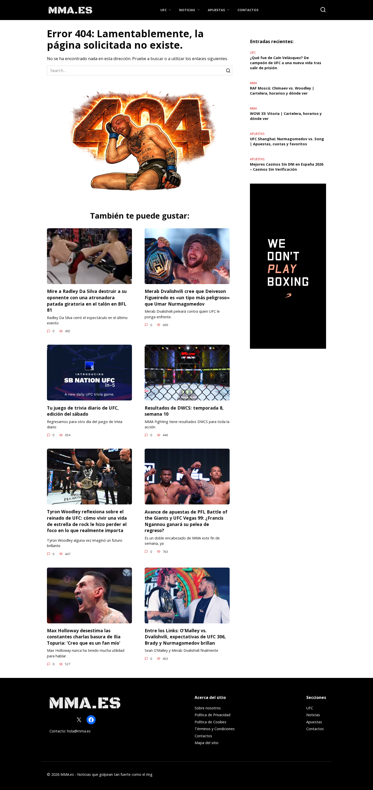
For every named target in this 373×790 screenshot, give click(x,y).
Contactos (248, 10)
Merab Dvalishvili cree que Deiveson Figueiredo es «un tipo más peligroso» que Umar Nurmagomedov (187, 297)
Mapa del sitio (206, 742)
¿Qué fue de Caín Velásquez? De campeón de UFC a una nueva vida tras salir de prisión (285, 62)
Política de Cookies (210, 721)
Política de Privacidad (212, 714)
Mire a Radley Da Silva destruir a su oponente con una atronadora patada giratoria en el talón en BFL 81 (87, 300)
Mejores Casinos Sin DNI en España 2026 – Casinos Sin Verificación (286, 167)
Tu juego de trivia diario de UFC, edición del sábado (83, 411)
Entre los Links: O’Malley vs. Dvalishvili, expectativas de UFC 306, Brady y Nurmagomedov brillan (185, 636)
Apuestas (216, 10)
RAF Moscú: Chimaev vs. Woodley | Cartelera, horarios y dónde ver (282, 91)
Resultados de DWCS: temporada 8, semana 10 (184, 411)
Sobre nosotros (208, 708)
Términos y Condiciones (215, 728)
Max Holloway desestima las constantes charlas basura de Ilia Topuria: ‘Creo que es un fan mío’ (84, 636)
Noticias (187, 10)
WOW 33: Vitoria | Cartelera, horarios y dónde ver (286, 116)
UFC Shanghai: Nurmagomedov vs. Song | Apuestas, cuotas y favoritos (287, 141)
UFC (163, 10)
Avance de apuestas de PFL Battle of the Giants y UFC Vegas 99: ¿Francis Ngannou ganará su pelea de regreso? (186, 520)
